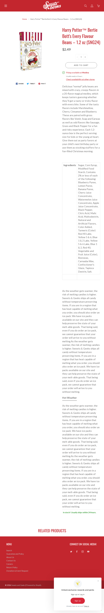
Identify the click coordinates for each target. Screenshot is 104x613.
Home (24, 19)
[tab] (69, 398)
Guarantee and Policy (15, 554)
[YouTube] (88, 551)
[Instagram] (82, 551)
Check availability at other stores (80, 79)
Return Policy (11, 567)
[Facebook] (77, 551)
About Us (10, 557)
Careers (9, 564)
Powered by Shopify (33, 585)
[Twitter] (71, 551)
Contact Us (11, 561)
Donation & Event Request (17, 571)
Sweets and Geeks (18, 585)
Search (9, 550)
